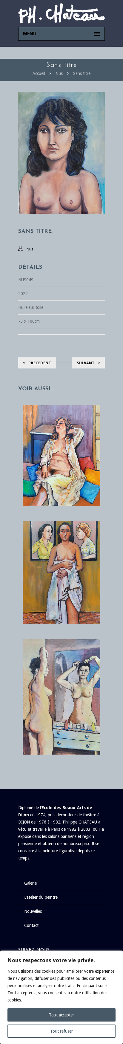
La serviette (61, 560)
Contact (31, 925)
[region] (61, 997)
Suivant (86, 363)
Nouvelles (33, 911)
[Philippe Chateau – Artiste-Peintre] (61, 13)
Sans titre (81, 73)
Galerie (30, 883)
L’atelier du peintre (41, 897)
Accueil (39, 73)
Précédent (40, 363)
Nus (59, 73)
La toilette (61, 685)
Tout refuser (61, 1031)
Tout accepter (61, 1015)
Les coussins (62, 443)
